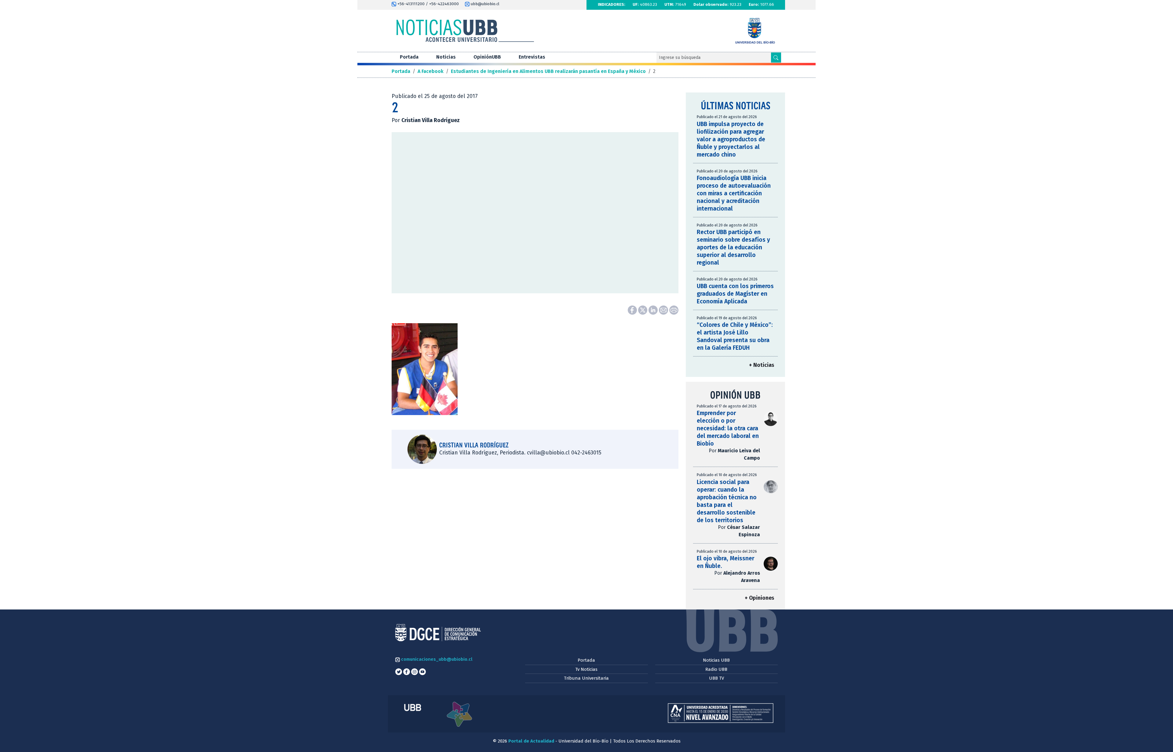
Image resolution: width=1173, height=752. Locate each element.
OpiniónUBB (487, 57)
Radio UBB (716, 669)
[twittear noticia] (643, 310)
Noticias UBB (716, 660)
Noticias (446, 57)
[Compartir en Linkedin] (654, 310)
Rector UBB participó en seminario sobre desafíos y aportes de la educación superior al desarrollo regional (733, 247)
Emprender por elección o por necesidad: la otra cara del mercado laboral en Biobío (728, 428)
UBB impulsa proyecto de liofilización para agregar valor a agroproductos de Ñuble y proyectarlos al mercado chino (731, 139)
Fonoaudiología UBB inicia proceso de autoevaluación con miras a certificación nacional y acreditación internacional (734, 193)
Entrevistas (532, 57)
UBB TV (716, 678)
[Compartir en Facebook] (633, 310)
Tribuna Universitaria (586, 678)
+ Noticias (761, 365)
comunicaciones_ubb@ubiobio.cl (436, 659)
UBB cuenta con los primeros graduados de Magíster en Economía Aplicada (735, 294)
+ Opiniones (759, 598)
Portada (409, 57)
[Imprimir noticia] (673, 310)
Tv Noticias (586, 669)
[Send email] (664, 310)
